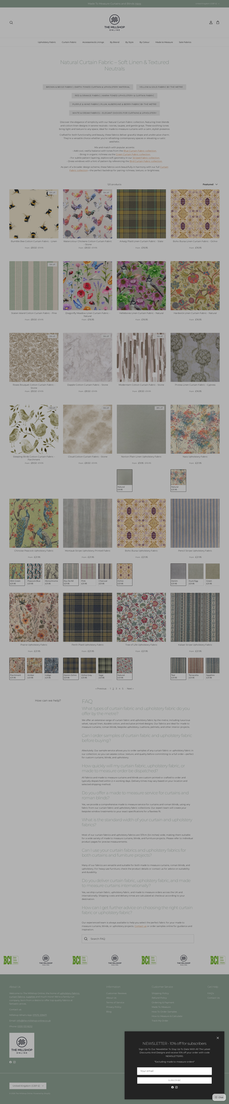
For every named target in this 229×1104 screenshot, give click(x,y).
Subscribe (174, 1080)
